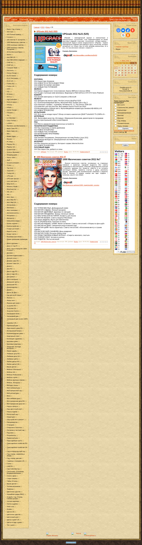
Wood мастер (11, 189)
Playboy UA (11, 147)
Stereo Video (11, 157)
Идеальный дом (12, 325)
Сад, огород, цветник (14, 458)
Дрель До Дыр (12, 292)
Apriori (9, 54)
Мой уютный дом (13, 393)
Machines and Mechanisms (16, 126)
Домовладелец (12, 287)
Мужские (120, 118)
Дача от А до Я (12, 246)
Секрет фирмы (12, 478)
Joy (8, 115)
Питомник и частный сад (15, 430)
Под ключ (10, 433)
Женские (120, 115)
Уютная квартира (13, 501)
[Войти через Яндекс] (132, 30)
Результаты (118, 130)
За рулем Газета (12, 311)
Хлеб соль (10, 506)
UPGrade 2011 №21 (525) (46, 31)
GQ (8, 91)
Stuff (8, 160)
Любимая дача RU (13, 353)
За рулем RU (11, 306)
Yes (8, 194)
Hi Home (10, 94)
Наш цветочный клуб (14, 409)
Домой (9, 290)
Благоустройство (13, 226)
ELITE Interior (11, 76)
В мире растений (13, 229)
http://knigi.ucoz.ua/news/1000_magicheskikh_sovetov (81, 185)
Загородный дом (12, 316)
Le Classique (11, 118)
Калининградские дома (15, 333)
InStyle (9, 107)
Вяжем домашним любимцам (17, 239)
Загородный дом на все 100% (17, 319)
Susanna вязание (13, 163)
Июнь (48, 27)
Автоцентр (10, 218)
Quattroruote (11, 149)
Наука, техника (122, 126)
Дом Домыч (11, 277)
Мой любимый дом (13, 388)
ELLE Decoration (12, 78)
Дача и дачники (12, 243)
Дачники (10, 253)
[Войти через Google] (123, 35)
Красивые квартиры (14, 344)
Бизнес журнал (12, 223)
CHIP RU (10, 62)
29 (122, 75)
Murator (9, 139)
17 (129, 70)
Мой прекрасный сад (14, 390)
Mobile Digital (11, 136)
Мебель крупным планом (16, 380)
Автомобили (11, 205)
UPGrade (10, 176)
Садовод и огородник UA (15, 461)
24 (129, 73)
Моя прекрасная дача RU (16, 401)
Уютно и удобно (12, 504)
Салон (9, 463)
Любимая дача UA (13, 356)
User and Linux (12, 181)
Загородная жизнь (13, 313)
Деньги (9, 266)
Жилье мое (11, 300)
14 (119, 70)
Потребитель (11, 435)
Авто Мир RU (11, 200)
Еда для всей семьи (14, 295)
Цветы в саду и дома (14, 522)
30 (125, 75)
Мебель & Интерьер (14, 369)
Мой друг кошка (12, 385)
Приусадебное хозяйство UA (17, 447)
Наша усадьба (12, 411)
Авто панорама (12, 210)
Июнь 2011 (125, 61)
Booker (66, 151)
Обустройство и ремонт (15, 419)
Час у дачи (10, 525)
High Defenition (12, 99)
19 (135, 70)
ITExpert (10, 112)
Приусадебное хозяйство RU (17, 443)
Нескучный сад (12, 414)
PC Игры (10, 141)
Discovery (10, 70)
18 (132, 70)
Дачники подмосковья (14, 255)
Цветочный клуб (12, 517)
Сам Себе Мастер (13, 469)
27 (116, 75)
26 (135, 73)
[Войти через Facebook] (128, 30)
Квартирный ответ (13, 336)
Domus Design (12, 73)
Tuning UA (10, 173)
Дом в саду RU (12, 271)
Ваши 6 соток (11, 231)
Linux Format (11, 120)
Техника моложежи (13, 486)
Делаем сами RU (13, 261)
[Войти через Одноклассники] (128, 35)
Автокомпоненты (13, 213)
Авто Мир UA (11, 202)
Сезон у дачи (11, 476)
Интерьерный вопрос (14, 331)
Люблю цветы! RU (13, 361)
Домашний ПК (12, 284)
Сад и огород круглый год (16, 451)
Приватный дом (12, 438)
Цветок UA (10, 512)
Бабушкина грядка (13, 221)
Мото (8, 396)
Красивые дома (12, 341)
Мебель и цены (12, 377)
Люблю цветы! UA (13, 364)
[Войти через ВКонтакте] (123, 30)
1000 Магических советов (16, 42)
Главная (14, 19)
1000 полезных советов (15, 45)
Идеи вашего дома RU (15, 328)
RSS (128, 19)
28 (119, 75)
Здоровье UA (11, 323)
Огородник (10, 425)
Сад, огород (121, 121)
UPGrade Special (12, 178)
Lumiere (9, 123)
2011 (42, 27)
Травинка (10, 489)
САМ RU (10, 466)
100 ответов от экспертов (16, 40)
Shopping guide (12, 155)
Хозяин (9, 509)
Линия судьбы (12, 351)
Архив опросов (129, 130)
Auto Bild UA (11, 57)
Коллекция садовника (14, 339)
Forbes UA (10, 86)
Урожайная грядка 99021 (15, 494)
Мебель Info (11, 372)
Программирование (124, 113)
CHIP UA (10, 65)
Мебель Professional (14, 375)
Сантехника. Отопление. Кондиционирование (15, 472)
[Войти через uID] (118, 30)
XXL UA (9, 192)
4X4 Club (10, 32)
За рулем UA (11, 308)
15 (122, 70)
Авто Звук (10, 197)
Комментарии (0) (85, 151)
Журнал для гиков (13, 303)
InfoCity (9, 105)
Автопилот (10, 207)
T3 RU (9, 165)
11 (132, 68)
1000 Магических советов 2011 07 (51, 157)
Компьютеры (121, 110)
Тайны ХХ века (12, 481)
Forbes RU (10, 83)
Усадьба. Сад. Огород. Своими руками (15, 497)
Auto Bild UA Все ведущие (16, 60)
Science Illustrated (13, 152)
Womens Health (12, 186)
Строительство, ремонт (125, 107)
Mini (8, 134)
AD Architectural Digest (14, 52)
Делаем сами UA (13, 263)
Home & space (12, 102)
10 (129, 68)
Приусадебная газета (14, 441)
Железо (9, 298)
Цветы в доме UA (13, 520)
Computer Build (12, 68)
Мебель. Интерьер (13, 382)
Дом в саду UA (12, 274)
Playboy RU (11, 144)
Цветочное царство (14, 491)
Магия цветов (11, 367)
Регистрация (23, 19)
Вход (31, 19)
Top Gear (10, 168)
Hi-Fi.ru (9, 97)
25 (132, 73)
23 (125, 73)
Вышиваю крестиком (14, 237)
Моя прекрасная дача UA (16, 404)
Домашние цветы (13, 282)
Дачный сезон (12, 258)
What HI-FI (10, 184)
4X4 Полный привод (14, 34)
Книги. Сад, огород (13, 29)
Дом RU (9, 269)
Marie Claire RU (12, 128)
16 (125, 70)
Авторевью (11, 215)
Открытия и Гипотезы (14, 427)
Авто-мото (121, 105)
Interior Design (12, 110)
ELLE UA (10, 81)
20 (116, 73)
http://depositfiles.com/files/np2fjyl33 (85, 55)
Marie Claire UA (12, 131)
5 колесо (10, 37)
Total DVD (10, 171)
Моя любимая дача (13, 398)
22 (122, 73)
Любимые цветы (12, 359)
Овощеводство (12, 422)
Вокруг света (11, 234)
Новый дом (11, 417)
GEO (8, 89)
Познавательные (123, 123)
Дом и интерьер (12, 279)
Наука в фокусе (12, 406)
